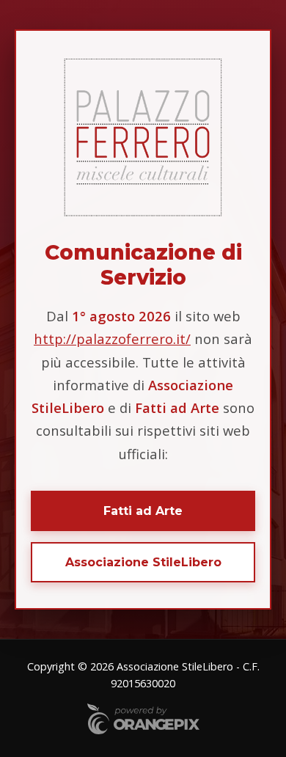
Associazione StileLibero (143, 562)
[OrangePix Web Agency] (143, 721)
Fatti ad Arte (143, 511)
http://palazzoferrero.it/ (112, 338)
